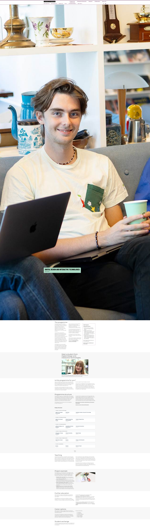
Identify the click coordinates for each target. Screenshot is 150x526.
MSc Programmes (54, 3)
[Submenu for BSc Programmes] (49, 3)
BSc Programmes (46, 3)
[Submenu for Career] (67, 3)
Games (77, 503)
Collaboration (97, 1)
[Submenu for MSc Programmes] (57, 3)
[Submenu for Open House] (82, 3)
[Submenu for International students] (76, 3)
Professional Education (81, 1)
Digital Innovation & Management (81, 502)
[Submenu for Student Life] (63, 3)
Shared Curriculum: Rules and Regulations (82, 404)
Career (66, 3)
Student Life (61, 3)
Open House (80, 3)
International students (72, 3)
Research (90, 1)
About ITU (104, 1)
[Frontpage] (49, 1)
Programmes (72, 1)
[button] (75, 451)
